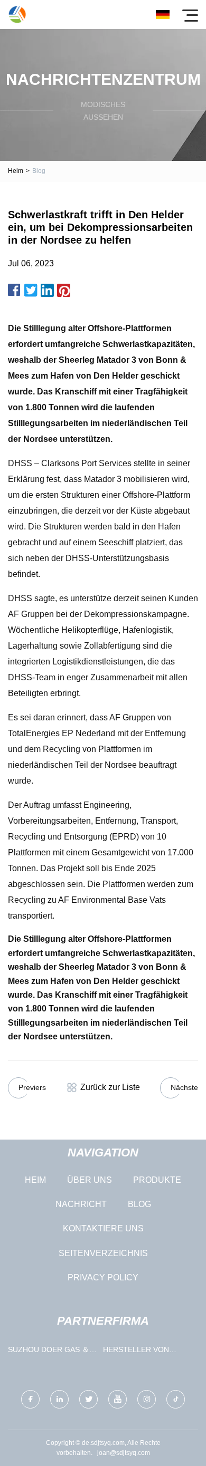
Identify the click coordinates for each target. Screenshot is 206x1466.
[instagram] (146, 1399)
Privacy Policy (103, 1277)
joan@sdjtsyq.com (123, 1453)
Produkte (157, 1179)
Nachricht (81, 1204)
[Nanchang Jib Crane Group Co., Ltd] (17, 14)
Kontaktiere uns (103, 1228)
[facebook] (30, 1399)
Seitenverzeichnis (103, 1253)
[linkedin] (59, 1399)
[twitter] (88, 1399)
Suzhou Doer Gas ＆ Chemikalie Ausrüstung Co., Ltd (50, 1351)
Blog (139, 1204)
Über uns (89, 1179)
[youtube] (117, 1399)
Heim (15, 171)
